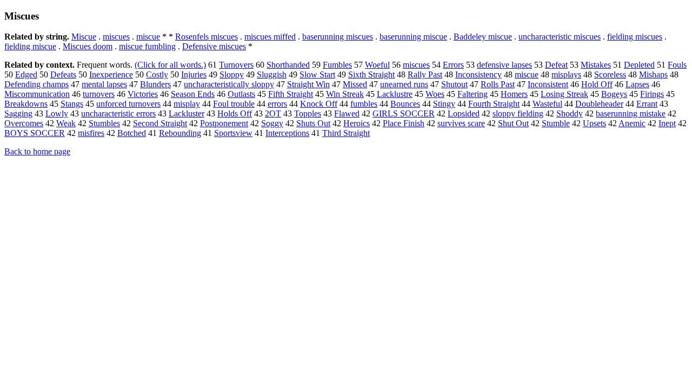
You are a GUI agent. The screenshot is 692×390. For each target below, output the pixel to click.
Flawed (347, 113)
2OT (273, 113)
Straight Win (308, 84)
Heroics (356, 123)
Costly (157, 74)
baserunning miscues (337, 36)
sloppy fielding (518, 113)
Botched (131, 133)
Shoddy (569, 113)
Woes (434, 94)
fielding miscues (634, 36)
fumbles (363, 103)
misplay (187, 103)
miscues (116, 36)
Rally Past (425, 74)
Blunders (155, 84)
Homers (514, 94)
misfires (91, 133)
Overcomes (23, 123)
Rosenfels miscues (206, 36)
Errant (646, 103)
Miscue (83, 36)
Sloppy (231, 74)
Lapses (637, 84)
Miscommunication (37, 94)
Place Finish (403, 123)
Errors (453, 64)
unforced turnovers (128, 103)
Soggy (272, 123)
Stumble (556, 123)
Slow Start (317, 74)
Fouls (677, 64)
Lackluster (186, 113)
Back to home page (37, 151)
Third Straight (346, 133)
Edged (26, 74)
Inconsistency (478, 74)
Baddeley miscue (483, 36)
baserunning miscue (413, 36)
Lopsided (464, 113)
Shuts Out (313, 123)
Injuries (194, 74)
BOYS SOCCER (34, 133)
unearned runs (404, 84)
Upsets (594, 123)
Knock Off (318, 103)
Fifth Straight (290, 94)
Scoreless (610, 74)
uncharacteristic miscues (559, 36)
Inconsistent (548, 84)
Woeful (377, 64)
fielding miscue (30, 46)
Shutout (454, 84)
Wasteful (547, 103)
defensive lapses (504, 64)
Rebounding (180, 133)
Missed (355, 84)
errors (277, 103)
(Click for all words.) (170, 64)
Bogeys (614, 94)
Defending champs (36, 84)
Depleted (639, 64)
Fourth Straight (494, 103)
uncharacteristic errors (118, 113)
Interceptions (287, 133)
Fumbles (337, 64)
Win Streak (345, 94)
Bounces (405, 103)
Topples (307, 113)
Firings (652, 94)
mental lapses (104, 84)
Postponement (224, 123)
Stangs (72, 103)
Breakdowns (26, 103)
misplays (566, 74)
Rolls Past (498, 84)
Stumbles (104, 123)
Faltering (472, 94)
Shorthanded (288, 64)
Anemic (632, 123)
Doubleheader (599, 103)
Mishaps (653, 74)
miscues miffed (270, 36)
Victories (143, 94)
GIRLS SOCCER (403, 113)
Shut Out (513, 123)
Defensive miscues (214, 46)
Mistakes (596, 64)
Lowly (56, 113)
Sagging (18, 113)
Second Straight (160, 123)
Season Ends (193, 94)
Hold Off (597, 84)
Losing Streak (564, 94)
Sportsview (233, 133)
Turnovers (236, 64)
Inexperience (111, 74)
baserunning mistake (631, 113)
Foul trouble (234, 103)
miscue (148, 36)
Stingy (444, 103)
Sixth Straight (371, 74)
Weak (66, 123)
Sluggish (272, 74)
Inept (667, 123)
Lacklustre (394, 94)
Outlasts (241, 94)
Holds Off (234, 113)
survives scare (461, 123)
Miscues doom (87, 46)
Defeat (556, 64)
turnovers (99, 94)
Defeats (63, 74)
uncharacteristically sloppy (229, 84)
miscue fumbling (147, 46)
